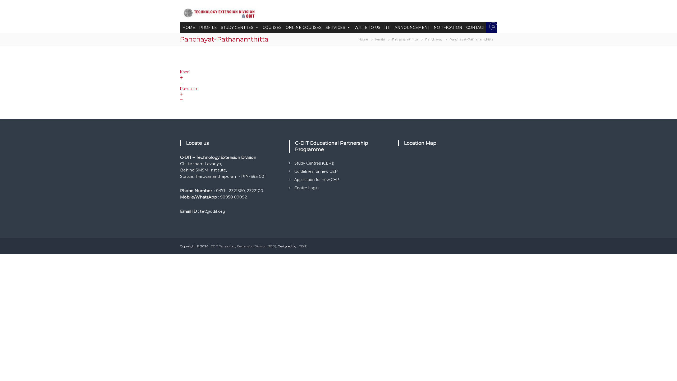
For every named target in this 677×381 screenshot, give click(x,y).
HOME (188, 27)
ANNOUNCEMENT (412, 27)
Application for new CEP (316, 179)
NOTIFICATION (448, 27)
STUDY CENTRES (237, 27)
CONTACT (475, 27)
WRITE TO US (367, 27)
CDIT (303, 246)
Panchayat (433, 39)
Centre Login (306, 187)
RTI (387, 27)
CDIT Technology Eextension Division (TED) (243, 246)
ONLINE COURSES (304, 27)
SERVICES (335, 27)
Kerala (380, 39)
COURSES (272, 27)
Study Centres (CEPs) (314, 163)
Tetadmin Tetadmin (233, 62)
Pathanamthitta (405, 39)
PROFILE (208, 27)
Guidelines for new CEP (316, 171)
